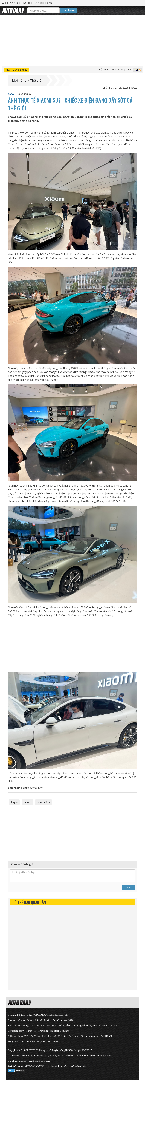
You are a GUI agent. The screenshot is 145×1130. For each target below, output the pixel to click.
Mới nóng (19, 80)
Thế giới (36, 80)
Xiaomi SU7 (43, 802)
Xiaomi (28, 802)
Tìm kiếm (68, 10)
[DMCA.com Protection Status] (17, 1070)
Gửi (128, 887)
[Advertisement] (72, 39)
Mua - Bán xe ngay (16, 69)
